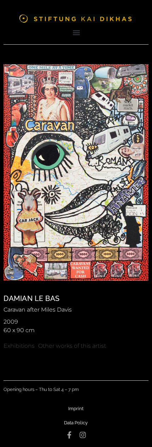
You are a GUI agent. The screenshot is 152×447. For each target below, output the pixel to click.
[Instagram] (83, 435)
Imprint (75, 408)
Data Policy (76, 422)
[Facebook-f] (69, 435)
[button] (76, 32)
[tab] (19, 346)
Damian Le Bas (32, 298)
